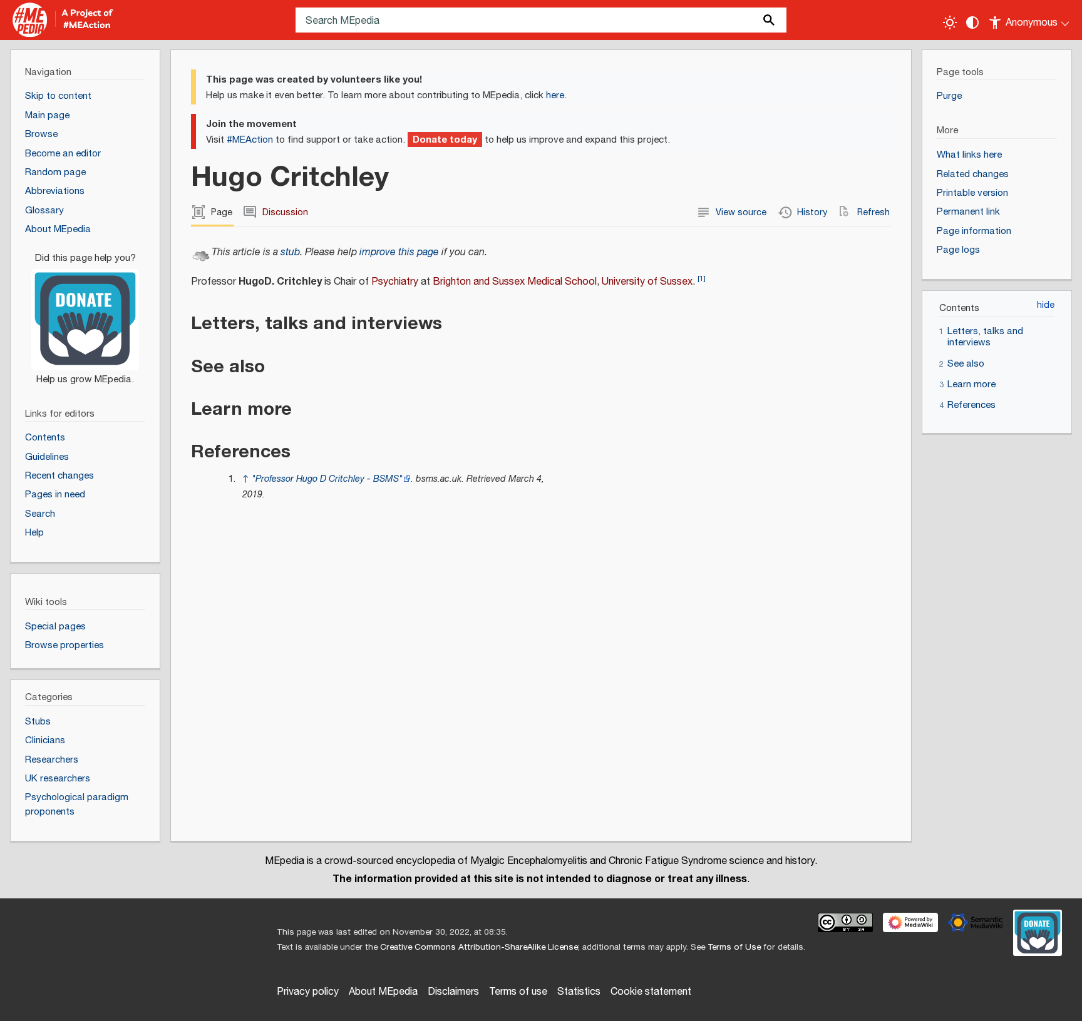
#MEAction (250, 140)
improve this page (399, 252)
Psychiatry (394, 282)
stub (290, 252)
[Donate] (85, 313)
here (555, 95)
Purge (949, 96)
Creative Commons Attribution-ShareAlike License (479, 947)
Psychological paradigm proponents (76, 804)
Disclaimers (453, 992)
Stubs (38, 721)
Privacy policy (308, 992)
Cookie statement (651, 992)
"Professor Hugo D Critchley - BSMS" (327, 479)
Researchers (51, 760)
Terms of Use (734, 947)
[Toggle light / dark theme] (949, 22)
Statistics (578, 992)
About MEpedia (383, 992)
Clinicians (45, 740)
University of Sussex (647, 282)
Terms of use (518, 992)
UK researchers (57, 778)
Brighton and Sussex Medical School (515, 282)
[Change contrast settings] (972, 22)
